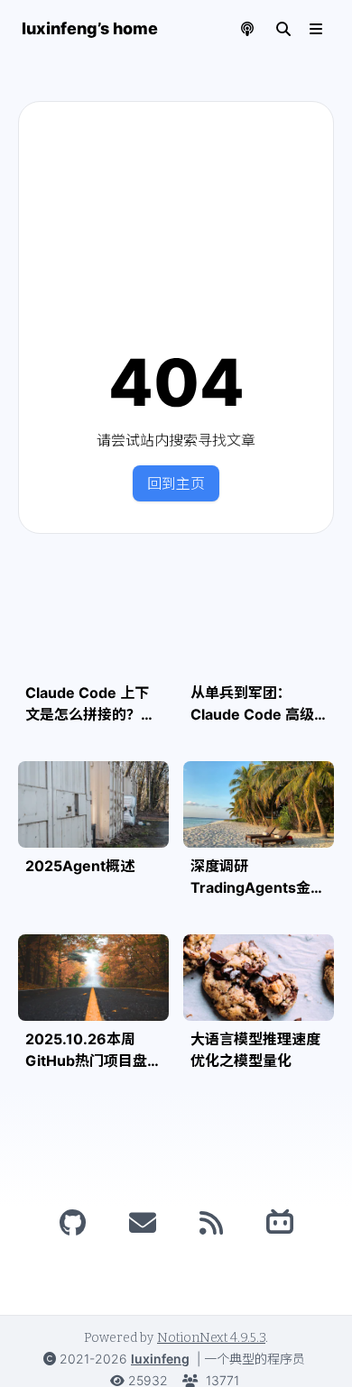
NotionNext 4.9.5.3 (211, 1338)
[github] (73, 1223)
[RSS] (211, 1223)
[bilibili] (279, 1223)
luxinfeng (160, 1358)
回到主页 (176, 483)
